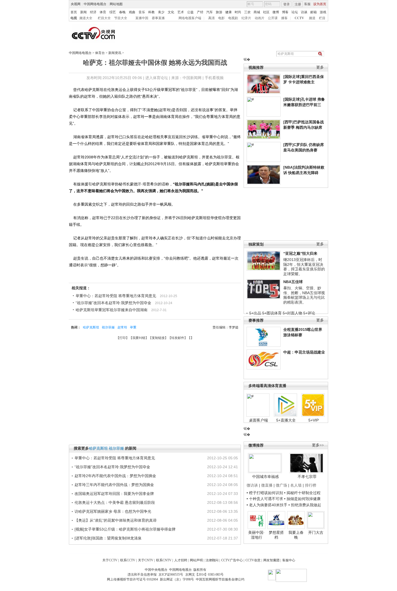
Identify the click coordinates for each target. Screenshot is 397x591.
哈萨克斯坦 (91, 327)
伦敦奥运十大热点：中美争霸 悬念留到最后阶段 (115, 502)
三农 (247, 12)
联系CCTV (127, 560)
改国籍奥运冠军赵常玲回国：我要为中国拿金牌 (114, 493)
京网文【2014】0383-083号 (204, 574)
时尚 (238, 12)
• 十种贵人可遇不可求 (265, 499)
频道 (312, 18)
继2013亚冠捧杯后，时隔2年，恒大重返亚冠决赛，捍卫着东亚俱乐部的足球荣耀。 (304, 266)
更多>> (318, 445)
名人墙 (296, 485)
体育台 (100, 53)
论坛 (294, 12)
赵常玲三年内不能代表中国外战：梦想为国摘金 (114, 485)
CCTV (299, 18)
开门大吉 (315, 532)
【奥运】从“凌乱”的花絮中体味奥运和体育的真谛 (116, 520)
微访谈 (252, 485)
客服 (307, 4)
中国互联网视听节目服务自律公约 (220, 579)
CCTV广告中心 (232, 560)
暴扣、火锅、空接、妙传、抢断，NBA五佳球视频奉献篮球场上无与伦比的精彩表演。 (304, 295)
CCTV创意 (253, 560)
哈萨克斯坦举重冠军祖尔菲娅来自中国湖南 (111, 310)
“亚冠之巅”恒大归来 (300, 253)
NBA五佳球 (293, 282)
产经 (200, 12)
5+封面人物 (292, 313)
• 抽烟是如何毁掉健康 (302, 499)
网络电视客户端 (190, 18)
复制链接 (158, 338)
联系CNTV (163, 560)
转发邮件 (177, 338)
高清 (211, 18)
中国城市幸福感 (265, 476)
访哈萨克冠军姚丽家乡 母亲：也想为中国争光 (113, 511)
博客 (285, 12)
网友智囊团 (271, 560)
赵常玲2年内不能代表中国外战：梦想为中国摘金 (115, 476)
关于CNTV (145, 560)
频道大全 (85, 18)
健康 (228, 12)
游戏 (323, 12)
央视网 (75, 4)
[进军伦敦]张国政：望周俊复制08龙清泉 (108, 538)
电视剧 (233, 18)
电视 (73, 18)
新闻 (83, 12)
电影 (221, 18)
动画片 (259, 18)
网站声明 (196, 560)
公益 (190, 12)
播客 (284, 18)
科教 (151, 12)
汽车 (209, 12)
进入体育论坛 (156, 78)
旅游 (219, 12)
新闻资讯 (114, 53)
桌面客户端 (258, 420)
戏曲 (132, 12)
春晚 (122, 12)
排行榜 (310, 485)
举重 (133, 327)
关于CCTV (109, 560)
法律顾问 (212, 560)
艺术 (180, 12)
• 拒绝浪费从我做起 (304, 505)
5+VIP (313, 420)
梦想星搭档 (276, 534)
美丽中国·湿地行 (256, 534)
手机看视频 (214, 78)
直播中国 (141, 18)
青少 (161, 12)
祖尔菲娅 (108, 327)
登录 (286, 4)
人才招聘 (180, 560)
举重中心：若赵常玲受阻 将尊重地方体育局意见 (116, 296)
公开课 (273, 18)
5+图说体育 (272, 313)
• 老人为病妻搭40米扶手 (267, 505)
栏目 (322, 18)
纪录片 (246, 18)
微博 (275, 12)
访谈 (304, 12)
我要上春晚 (296, 534)
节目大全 (120, 18)
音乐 (142, 12)
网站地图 (116, 4)
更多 (320, 67)
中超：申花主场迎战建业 (304, 352)
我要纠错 (138, 338)
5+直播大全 (286, 420)
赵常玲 (122, 327)
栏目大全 (104, 18)
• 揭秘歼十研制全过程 (302, 493)
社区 (266, 12)
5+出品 (255, 313)
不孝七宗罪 (307, 476)
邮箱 (313, 12)
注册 (298, 4)
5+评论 (309, 313)
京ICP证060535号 (171, 574)
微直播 (266, 485)
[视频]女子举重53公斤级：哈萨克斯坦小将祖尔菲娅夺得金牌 (125, 529)
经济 (93, 12)
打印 (122, 338)
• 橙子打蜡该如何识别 (265, 493)
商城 (257, 12)
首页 (73, 12)
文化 (171, 12)
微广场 (281, 485)
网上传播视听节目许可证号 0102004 (132, 579)
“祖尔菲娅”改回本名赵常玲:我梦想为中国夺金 (113, 303)
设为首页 (319, 4)
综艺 (112, 12)
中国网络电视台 (95, 4)
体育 (103, 12)
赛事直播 (158, 18)
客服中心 (288, 560)
